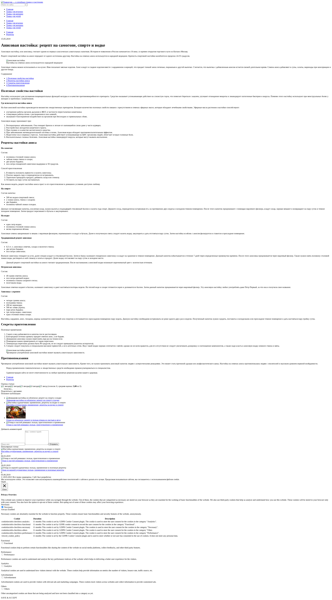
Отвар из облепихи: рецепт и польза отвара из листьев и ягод (33, 420)
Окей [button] (3, 482)
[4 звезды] (34, 386)
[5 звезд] (43, 386)
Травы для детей (13, 16)
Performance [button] (6, 552)
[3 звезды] (24, 386)
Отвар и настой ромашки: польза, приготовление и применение (34, 425)
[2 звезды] (15, 386)
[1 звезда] (5, 386)
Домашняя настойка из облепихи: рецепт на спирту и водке (32, 400)
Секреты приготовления (17, 83)
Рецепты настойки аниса (18, 81)
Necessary (8, 507)
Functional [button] (5, 541)
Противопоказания (15, 85)
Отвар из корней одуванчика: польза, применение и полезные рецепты (32, 470)
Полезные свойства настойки (20, 78)
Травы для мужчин (14, 12)
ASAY (54, 477)
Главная (9, 9)
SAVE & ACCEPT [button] (9, 598)
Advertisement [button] (7, 575)
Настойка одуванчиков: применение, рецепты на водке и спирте (35, 405)
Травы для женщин (14, 14)
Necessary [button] (5, 504)
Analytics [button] (5, 563)
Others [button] (3, 586)
